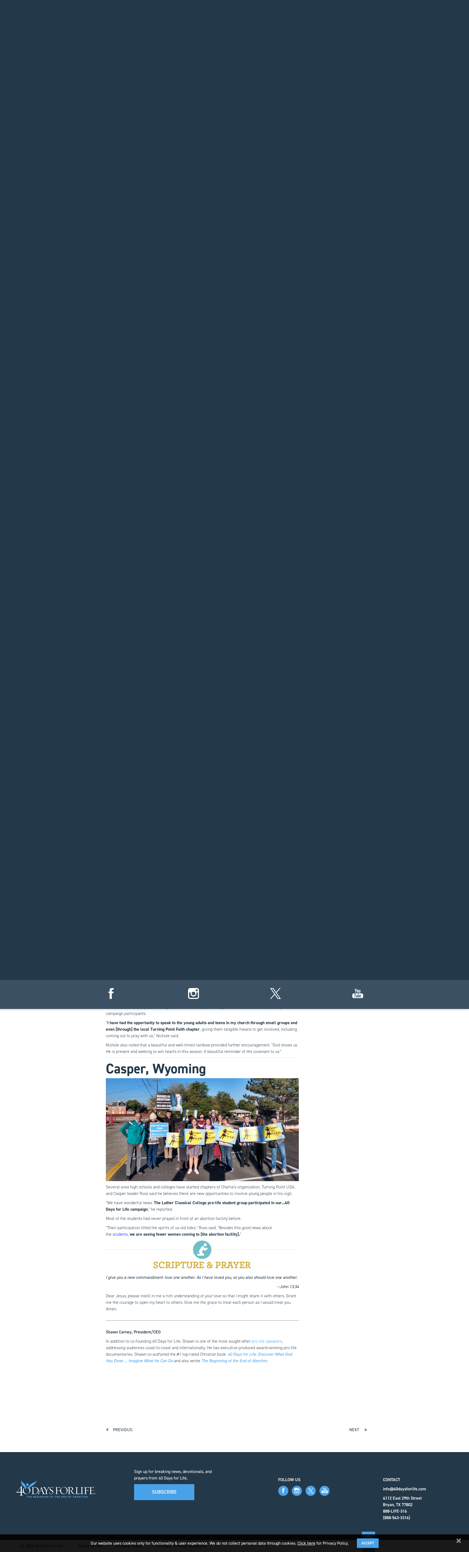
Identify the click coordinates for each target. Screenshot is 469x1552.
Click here (306, 1543)
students (120, 1234)
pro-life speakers (267, 1341)
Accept (368, 1543)
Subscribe (164, 1492)
